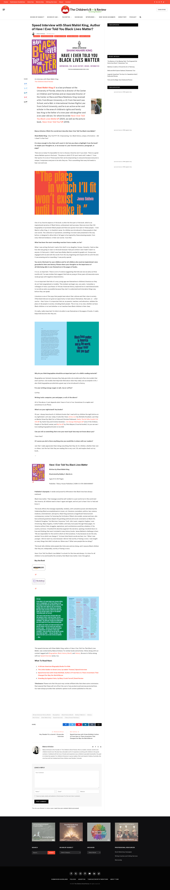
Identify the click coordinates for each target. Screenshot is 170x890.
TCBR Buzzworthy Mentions (98, 879)
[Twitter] (25, 88)
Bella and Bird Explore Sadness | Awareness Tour (121, 70)
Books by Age (52, 17)
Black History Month (65, 653)
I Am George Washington (73, 422)
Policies (73, 879)
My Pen (59, 424)
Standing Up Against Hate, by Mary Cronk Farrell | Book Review (60, 678)
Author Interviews (47, 36)
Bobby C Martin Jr (80, 715)
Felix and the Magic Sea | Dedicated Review (119, 80)
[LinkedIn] (25, 93)
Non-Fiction (36, 717)
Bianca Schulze (41, 33)
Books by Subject (37, 17)
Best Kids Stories (60, 36)
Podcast (133, 17)
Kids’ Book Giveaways (107, 17)
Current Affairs (85, 36)
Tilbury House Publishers (72, 717)
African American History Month (42, 715)
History (77, 653)
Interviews (90, 17)
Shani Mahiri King (46, 717)
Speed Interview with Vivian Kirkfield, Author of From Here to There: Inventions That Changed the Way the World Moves (84, 736)
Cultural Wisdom (73, 36)
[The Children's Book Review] (85, 10)
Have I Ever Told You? (51, 122)
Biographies (53, 653)
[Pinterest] (25, 97)
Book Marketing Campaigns (123, 852)
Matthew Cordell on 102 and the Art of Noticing (120, 67)
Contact (68, 2)
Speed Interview (45, 656)
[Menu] (4, 10)
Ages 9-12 (36, 36)
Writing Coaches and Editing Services (126, 856)
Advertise (30, 2)
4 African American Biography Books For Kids (54, 666)
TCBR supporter (126, 91)
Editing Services (51, 2)
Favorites (66, 17)
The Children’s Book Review (44, 81)
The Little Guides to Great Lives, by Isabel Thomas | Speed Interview (62, 669)
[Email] (25, 102)
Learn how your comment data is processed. (66, 808)
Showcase (79, 17)
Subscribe (162, 9)
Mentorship (40, 2)
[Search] (166, 2)
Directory (122, 17)
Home (6, 2)
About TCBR (114, 879)
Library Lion (72, 417)
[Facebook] (25, 84)
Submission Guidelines (17, 2)
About (61, 2)
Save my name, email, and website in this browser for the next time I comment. (58, 796)
